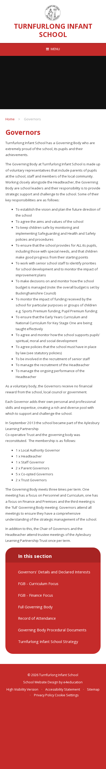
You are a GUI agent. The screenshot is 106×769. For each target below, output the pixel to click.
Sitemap (93, 689)
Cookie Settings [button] (66, 695)
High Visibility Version (22, 689)
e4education (73, 682)
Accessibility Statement (62, 689)
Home (10, 119)
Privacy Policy (44, 695)
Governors (32, 119)
